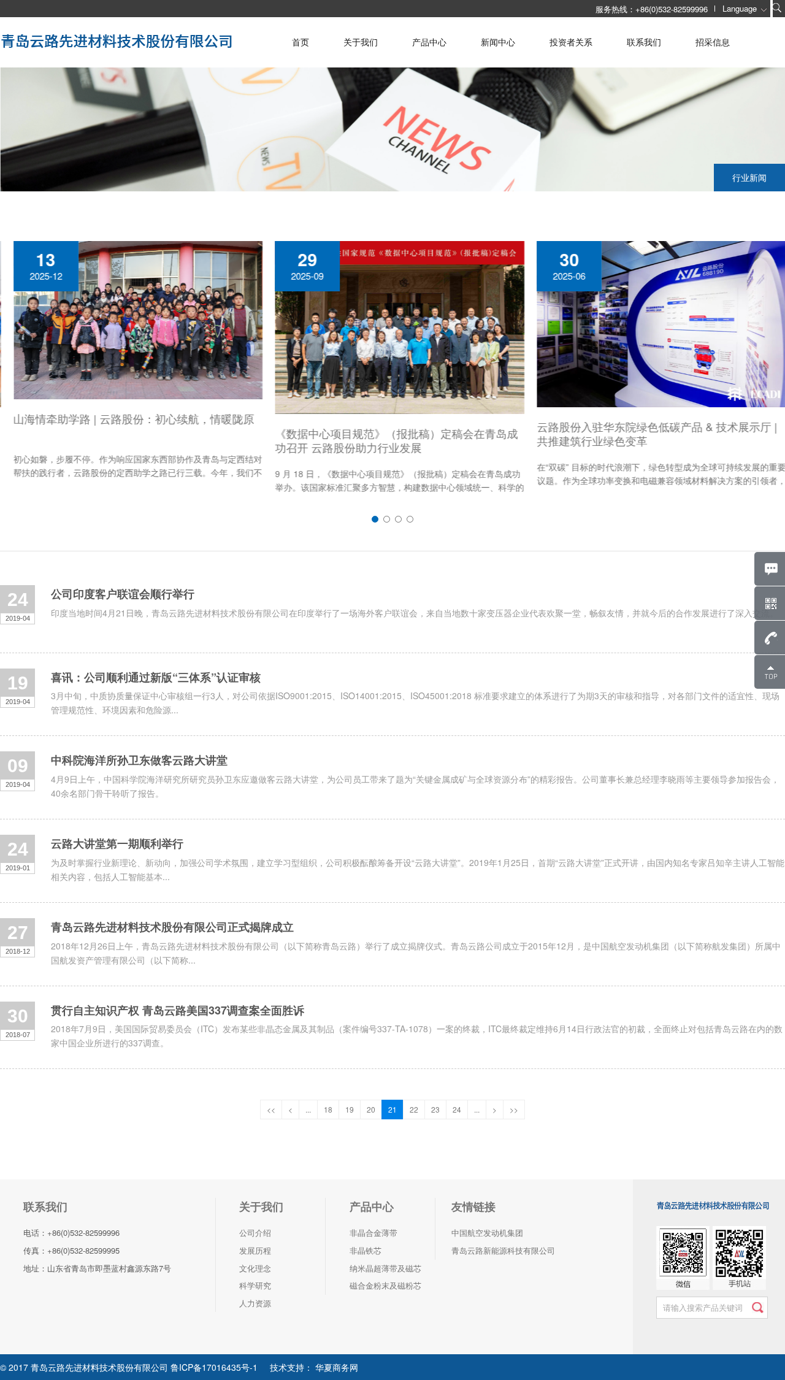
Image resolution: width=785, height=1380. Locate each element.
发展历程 (255, 1250)
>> (514, 1109)
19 (349, 1109)
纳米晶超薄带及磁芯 (385, 1268)
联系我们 (644, 42)
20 (371, 1109)
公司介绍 (255, 1232)
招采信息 (712, 42)
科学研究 (255, 1285)
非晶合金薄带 (373, 1232)
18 (328, 1109)
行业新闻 (749, 177)
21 (392, 1109)
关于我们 (360, 42)
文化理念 (255, 1268)
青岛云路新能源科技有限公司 (503, 1250)
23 (435, 1109)
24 (457, 1109)
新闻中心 (498, 42)
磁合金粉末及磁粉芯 (385, 1285)
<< (271, 1109)
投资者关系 (571, 42)
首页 (300, 42)
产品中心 (429, 42)
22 (414, 1109)
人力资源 (255, 1303)
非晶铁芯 (365, 1250)
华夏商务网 (335, 1367)
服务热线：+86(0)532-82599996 (651, 9)
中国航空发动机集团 (487, 1232)
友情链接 (473, 1206)
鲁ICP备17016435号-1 (214, 1367)
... (308, 1109)
